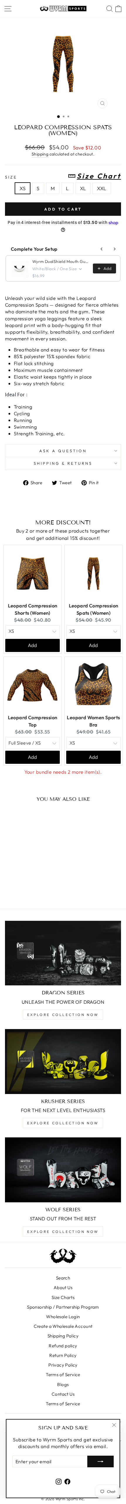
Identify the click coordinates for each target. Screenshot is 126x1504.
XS (22, 188)
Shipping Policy (63, 1336)
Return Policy (62, 1355)
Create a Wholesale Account (63, 1326)
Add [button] (32, 645)
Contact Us (63, 1394)
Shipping (40, 154)
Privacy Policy (63, 1365)
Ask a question (63, 450)
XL (83, 188)
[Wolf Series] (63, 1169)
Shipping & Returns (63, 463)
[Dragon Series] (63, 953)
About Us (63, 1287)
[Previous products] (101, 249)
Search (63, 1278)
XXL (101, 188)
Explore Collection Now (63, 1014)
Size (63, 176)
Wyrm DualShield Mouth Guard (60, 261)
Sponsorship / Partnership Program (63, 1307)
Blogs (63, 1384)
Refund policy (63, 1346)
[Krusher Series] (63, 1061)
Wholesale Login (63, 1316)
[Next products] (114, 249)
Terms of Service (63, 1374)
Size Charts (63, 1297)
